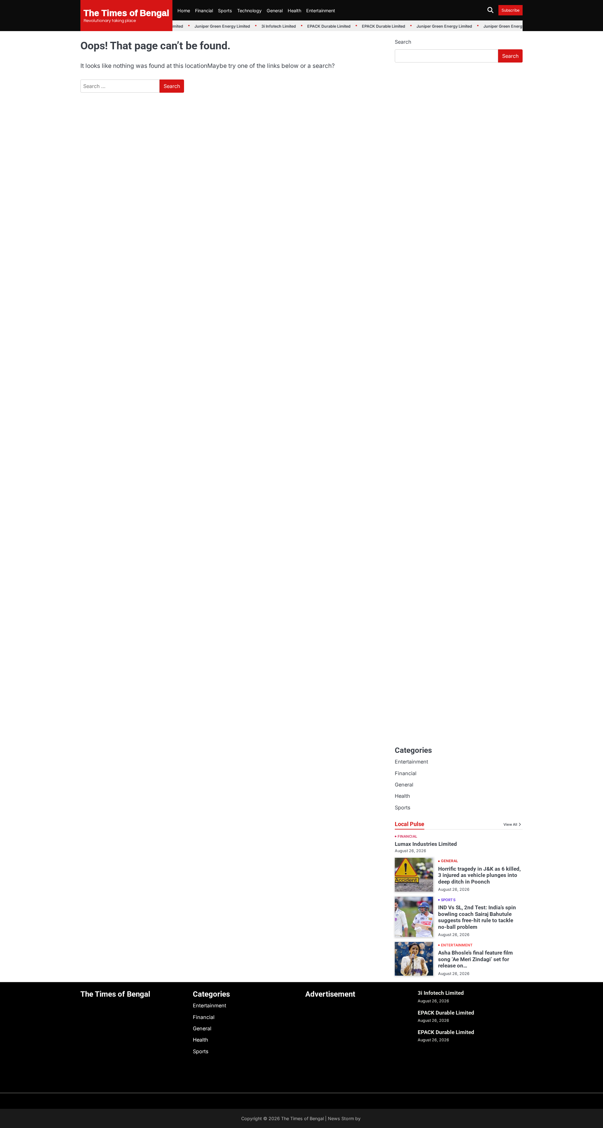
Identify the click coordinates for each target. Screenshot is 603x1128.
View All (510, 824)
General (275, 10)
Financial (204, 10)
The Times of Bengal (126, 12)
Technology (249, 10)
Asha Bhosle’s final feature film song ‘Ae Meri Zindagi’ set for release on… (475, 959)
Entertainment (320, 10)
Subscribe (510, 10)
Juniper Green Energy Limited (218, 26)
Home (183, 10)
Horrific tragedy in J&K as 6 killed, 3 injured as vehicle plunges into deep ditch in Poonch (479, 875)
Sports (225, 10)
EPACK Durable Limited (324, 26)
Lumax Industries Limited (426, 844)
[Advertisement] (459, 115)
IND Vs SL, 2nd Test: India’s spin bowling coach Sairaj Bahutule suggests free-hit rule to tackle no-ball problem (477, 917)
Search (403, 42)
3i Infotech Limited (274, 26)
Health (294, 10)
